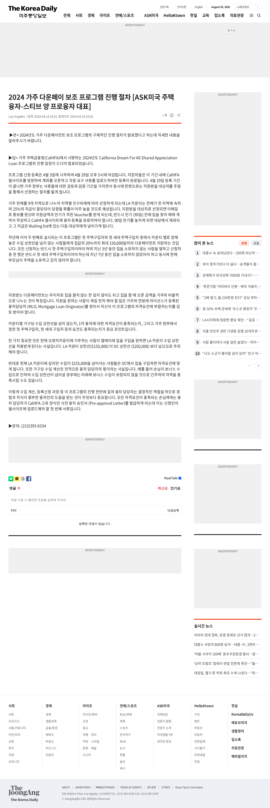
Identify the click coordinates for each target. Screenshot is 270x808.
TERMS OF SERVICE (131, 787)
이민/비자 (14, 734)
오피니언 (13, 761)
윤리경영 (151, 787)
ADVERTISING (82, 787)
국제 (11, 755)
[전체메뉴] (251, 15)
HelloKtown (174, 15)
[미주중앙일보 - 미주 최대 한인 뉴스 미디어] (32, 12)
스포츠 (124, 728)
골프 (122, 761)
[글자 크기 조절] (164, 115)
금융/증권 (52, 728)
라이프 (105, 15)
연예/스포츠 (124, 15)
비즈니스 (51, 748)
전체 (66, 15)
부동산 (50, 741)
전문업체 (199, 741)
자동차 (50, 755)
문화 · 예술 (90, 748)
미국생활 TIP (165, 734)
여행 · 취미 (90, 734)
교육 (205, 15)
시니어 (87, 755)
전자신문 (181, 7)
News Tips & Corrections (189, 787)
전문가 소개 (164, 728)
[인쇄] (171, 115)
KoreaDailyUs (242, 714)
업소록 (219, 15)
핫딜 (193, 15)
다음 (258, 365)
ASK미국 (151, 15)
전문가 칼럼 (164, 721)
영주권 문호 (164, 741)
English (199, 7)
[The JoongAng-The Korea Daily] (24, 793)
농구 (122, 748)
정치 (11, 748)
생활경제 (51, 721)
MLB (123, 741)
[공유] (178, 115)
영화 (122, 721)
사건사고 (13, 721)
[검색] (259, 15)
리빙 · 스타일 (91, 741)
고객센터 (165, 787)
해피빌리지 (239, 756)
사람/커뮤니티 (17, 728)
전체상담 (162, 714)
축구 (122, 768)
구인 (197, 714)
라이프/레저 (90, 714)
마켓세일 (199, 755)
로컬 (256, 243)
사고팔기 (199, 748)
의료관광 (237, 15)
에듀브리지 (239, 722)
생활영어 (237, 730)
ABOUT (66, 787)
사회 (79, 15)
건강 (85, 721)
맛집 (197, 761)
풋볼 (122, 755)
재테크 (50, 734)
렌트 (197, 721)
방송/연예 (126, 714)
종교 (85, 728)
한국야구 (125, 734)
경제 (91, 15)
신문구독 (164, 7)
